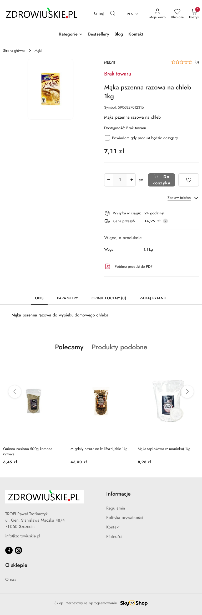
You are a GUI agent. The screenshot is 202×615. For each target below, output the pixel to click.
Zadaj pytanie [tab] (153, 298)
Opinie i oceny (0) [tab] (109, 298)
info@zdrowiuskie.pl (22, 536)
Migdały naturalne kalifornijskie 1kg (99, 448)
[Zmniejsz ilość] (108, 180)
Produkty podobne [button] (119, 347)
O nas (10, 579)
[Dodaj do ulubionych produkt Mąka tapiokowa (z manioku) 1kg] (193, 367)
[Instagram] (18, 550)
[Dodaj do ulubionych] (188, 179)
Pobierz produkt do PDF (134, 266)
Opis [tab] (39, 298)
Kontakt (112, 527)
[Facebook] (9, 550)
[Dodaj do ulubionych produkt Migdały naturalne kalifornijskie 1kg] (125, 367)
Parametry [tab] (67, 298)
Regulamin (115, 508)
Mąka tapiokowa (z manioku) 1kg (164, 448)
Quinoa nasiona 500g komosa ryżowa (27, 451)
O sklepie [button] (16, 565)
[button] (71, 34)
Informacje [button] (118, 494)
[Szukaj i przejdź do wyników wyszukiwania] (112, 14)
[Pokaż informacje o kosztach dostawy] (165, 221)
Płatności (114, 536)
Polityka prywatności (124, 518)
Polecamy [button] (69, 347)
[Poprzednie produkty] (14, 391)
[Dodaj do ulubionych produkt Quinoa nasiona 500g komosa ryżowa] (58, 367)
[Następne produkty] (187, 391)
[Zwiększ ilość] (131, 180)
